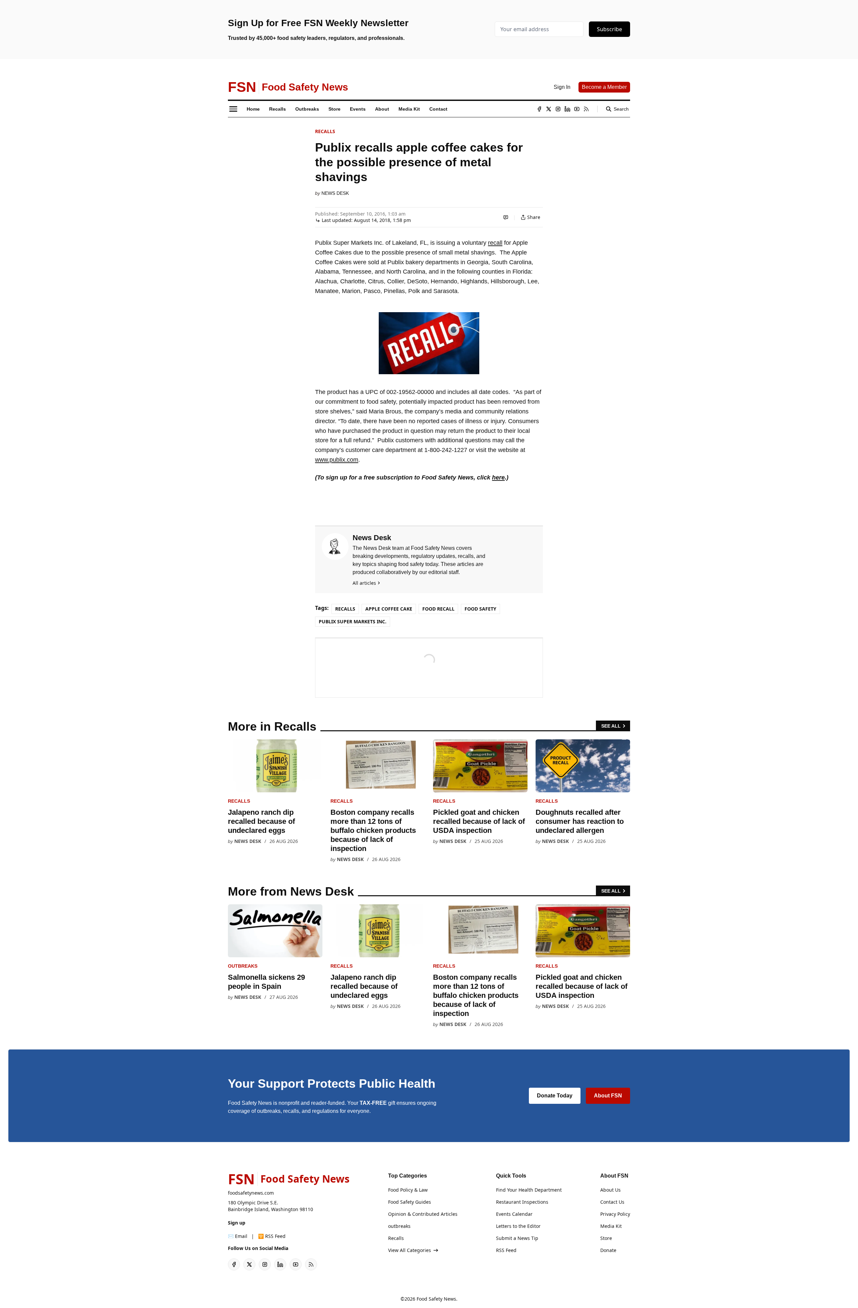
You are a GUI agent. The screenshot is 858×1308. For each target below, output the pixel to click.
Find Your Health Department (529, 1190)
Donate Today (554, 1095)
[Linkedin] (567, 109)
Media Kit (611, 1226)
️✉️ (237, 1236)
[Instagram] (558, 109)
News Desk (335, 193)
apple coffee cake (388, 609)
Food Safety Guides (409, 1202)
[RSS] (586, 109)
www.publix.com (336, 459)
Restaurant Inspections (522, 1202)
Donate (608, 1250)
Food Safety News (436, 1299)
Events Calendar (514, 1214)
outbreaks (242, 966)
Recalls (325, 131)
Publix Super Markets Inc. (352, 621)
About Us (610, 1190)
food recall (438, 609)
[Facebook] (539, 109)
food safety (480, 609)
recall (495, 242)
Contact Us (612, 1202)
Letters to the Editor (518, 1226)
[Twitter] (549, 109)
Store (606, 1238)
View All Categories (409, 1250)
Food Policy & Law (408, 1190)
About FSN (608, 1095)
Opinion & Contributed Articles (422, 1214)
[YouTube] (577, 109)
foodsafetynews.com (251, 1193)
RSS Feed (506, 1250)
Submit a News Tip (517, 1238)
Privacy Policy (615, 1214)
